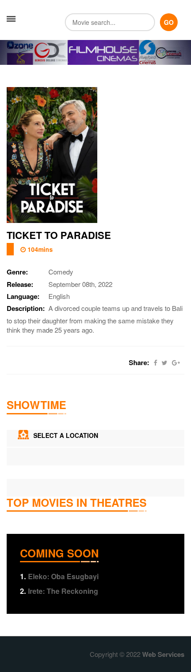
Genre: (17, 272)
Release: (20, 284)
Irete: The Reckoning (59, 591)
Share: (139, 362)
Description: (26, 308)
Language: (23, 296)
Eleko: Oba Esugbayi (59, 576)
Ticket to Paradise (59, 235)
